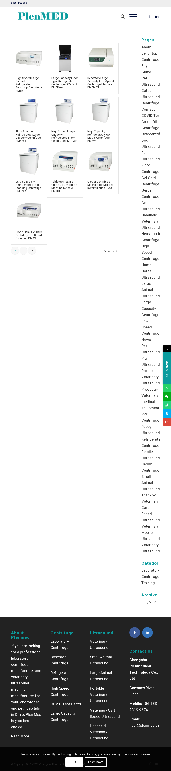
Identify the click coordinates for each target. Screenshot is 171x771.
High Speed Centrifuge (150, 252)
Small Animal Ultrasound (150, 483)
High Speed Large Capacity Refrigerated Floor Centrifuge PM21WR (64, 136)
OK (74, 762)
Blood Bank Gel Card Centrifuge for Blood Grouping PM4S (29, 235)
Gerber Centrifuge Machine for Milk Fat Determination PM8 (100, 185)
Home (146, 265)
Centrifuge (150, 103)
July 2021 (149, 602)
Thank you (149, 495)
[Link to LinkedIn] (156, 16)
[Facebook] (134, 632)
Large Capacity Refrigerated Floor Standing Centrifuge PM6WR (28, 186)
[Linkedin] (147, 632)
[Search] (120, 17)
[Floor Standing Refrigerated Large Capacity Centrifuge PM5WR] (29, 111)
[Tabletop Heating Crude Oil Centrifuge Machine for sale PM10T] (65, 161)
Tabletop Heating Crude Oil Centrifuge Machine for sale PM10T (64, 186)
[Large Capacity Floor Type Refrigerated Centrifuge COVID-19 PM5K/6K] (65, 57)
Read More (20, 736)
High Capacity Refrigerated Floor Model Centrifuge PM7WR (99, 136)
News (146, 339)
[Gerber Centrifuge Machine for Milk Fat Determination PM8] (100, 161)
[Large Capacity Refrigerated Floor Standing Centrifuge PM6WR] (29, 161)
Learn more (96, 762)
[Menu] (131, 17)
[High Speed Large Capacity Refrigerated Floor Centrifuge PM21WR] (65, 111)
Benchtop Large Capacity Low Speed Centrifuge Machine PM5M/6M (100, 83)
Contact (148, 109)
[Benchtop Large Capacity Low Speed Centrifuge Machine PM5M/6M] (100, 57)
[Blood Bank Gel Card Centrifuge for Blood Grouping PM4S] (29, 211)
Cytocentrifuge (154, 134)
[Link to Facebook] (150, 16)
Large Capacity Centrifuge (150, 308)
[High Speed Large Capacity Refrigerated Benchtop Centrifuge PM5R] (29, 57)
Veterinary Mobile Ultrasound (150, 533)
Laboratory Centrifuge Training (150, 577)
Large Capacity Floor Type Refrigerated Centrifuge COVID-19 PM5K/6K (64, 83)
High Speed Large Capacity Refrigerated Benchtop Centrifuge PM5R (29, 84)
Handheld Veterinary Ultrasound (150, 221)
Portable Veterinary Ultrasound (150, 377)
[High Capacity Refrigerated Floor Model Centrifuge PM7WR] (100, 111)
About (146, 47)
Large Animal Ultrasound (150, 290)
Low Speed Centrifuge (150, 327)
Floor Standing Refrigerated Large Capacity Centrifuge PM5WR (28, 136)
